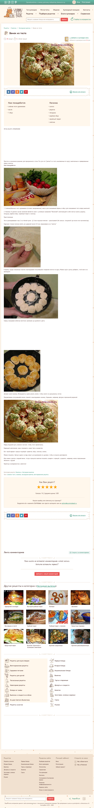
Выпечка (18, 472)
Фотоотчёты (44, 10)
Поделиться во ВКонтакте (9, 92)
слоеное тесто (11, 474)
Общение (56, 10)
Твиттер (22, 92)
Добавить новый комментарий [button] (47, 574)
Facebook (13, 92)
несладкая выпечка (27, 474)
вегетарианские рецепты (41, 474)
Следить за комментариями (80, 552)
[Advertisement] (47, 145)
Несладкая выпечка (28, 472)
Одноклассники (17, 92)
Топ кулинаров (31, 10)
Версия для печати (79, 92)
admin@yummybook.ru (69, 503)
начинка (18, 474)
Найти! (64, 19)
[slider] (47, 487)
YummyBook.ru (13, 12)
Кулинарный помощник (71, 10)
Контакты (86, 10)
